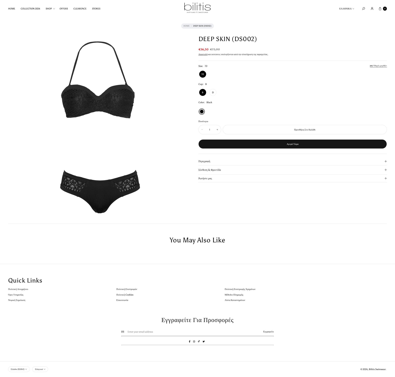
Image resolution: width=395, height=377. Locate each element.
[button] (51, 8)
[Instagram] (194, 341)
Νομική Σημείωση (16, 300)
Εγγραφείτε (268, 331)
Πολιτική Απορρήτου (18, 289)
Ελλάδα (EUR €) (17, 369)
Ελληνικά (345, 8)
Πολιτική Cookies (124, 294)
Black (201, 111)
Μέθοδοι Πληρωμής (234, 294)
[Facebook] (189, 341)
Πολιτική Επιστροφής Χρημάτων (240, 289)
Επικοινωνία (122, 300)
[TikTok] (199, 341)
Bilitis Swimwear (377, 369)
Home (186, 26)
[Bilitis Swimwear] (197, 8)
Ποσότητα (203, 121)
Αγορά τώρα (293, 144)
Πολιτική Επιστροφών (126, 289)
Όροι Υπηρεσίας (15, 294)
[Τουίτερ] (203, 341)
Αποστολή (203, 54)
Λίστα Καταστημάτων (235, 300)
